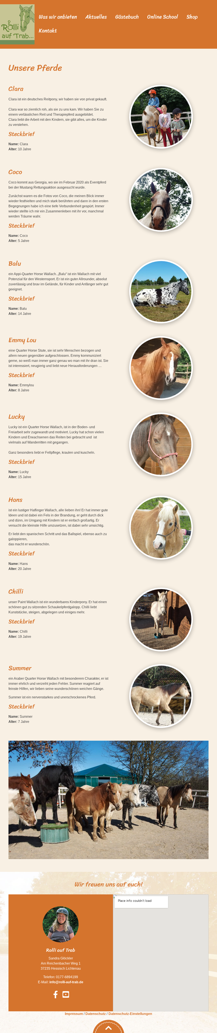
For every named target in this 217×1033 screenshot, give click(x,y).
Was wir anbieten (58, 16)
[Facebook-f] (55, 994)
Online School (162, 16)
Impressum (74, 1014)
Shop (192, 16)
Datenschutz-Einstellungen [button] (130, 1014)
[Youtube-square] (66, 994)
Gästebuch (127, 16)
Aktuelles (96, 16)
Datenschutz (95, 1014)
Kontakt (48, 30)
